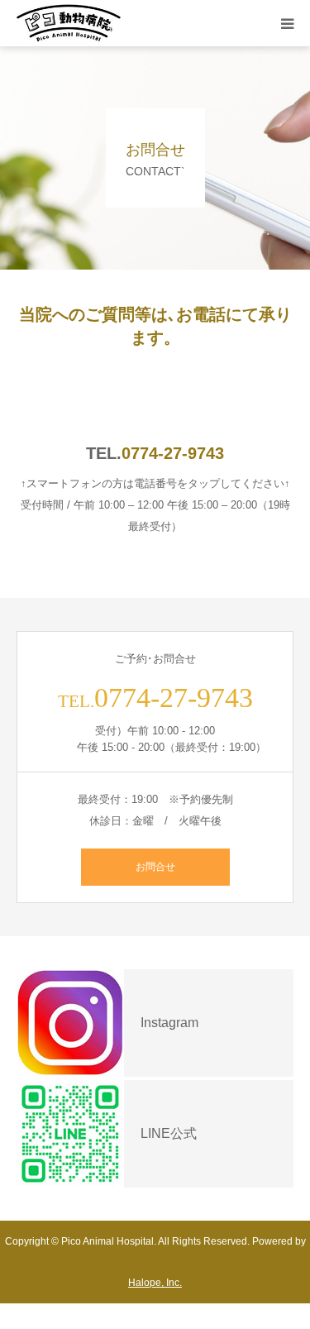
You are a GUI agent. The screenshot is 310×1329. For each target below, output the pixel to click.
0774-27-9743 (173, 453)
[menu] (287, 23)
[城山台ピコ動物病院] (69, 23)
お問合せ (155, 866)
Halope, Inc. (155, 1282)
